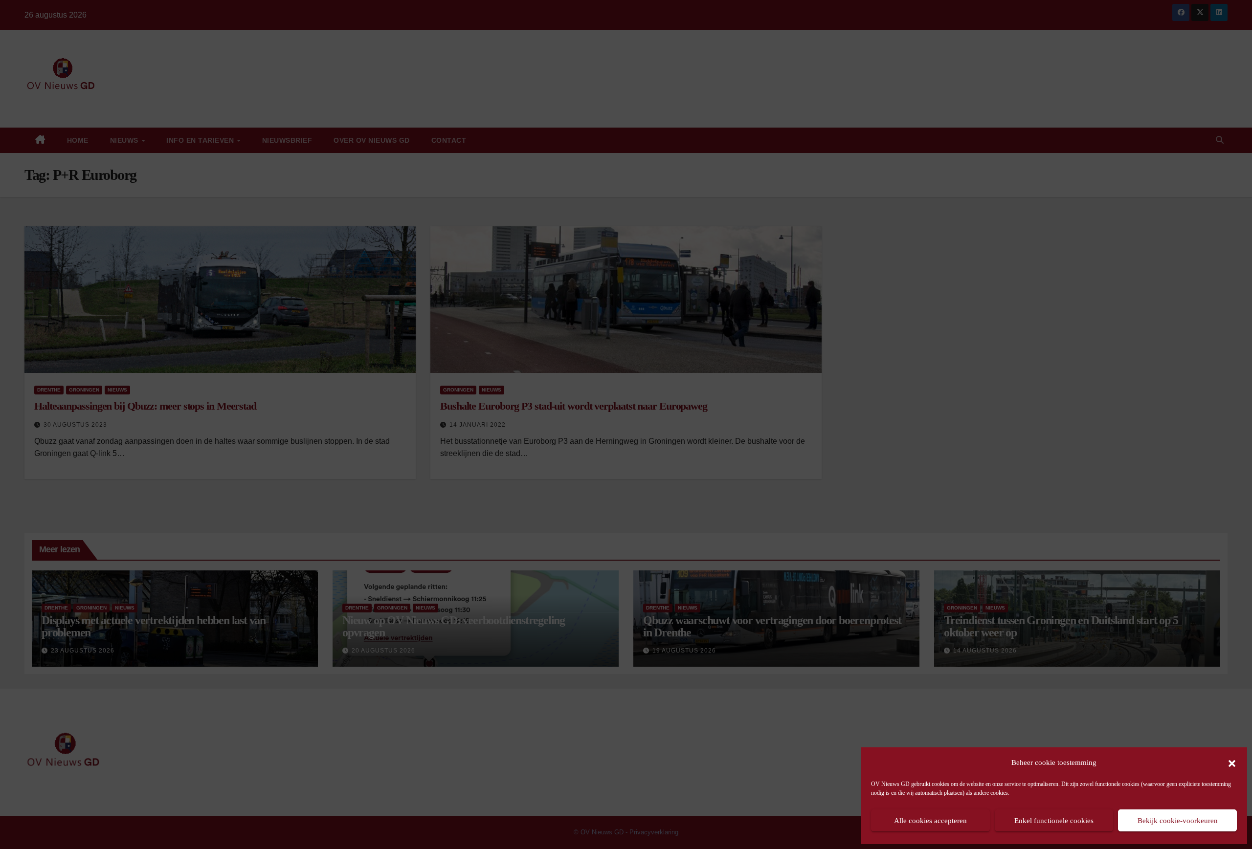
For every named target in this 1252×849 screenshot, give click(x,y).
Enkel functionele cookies (1054, 821)
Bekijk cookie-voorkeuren (1178, 821)
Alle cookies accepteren (930, 821)
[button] (1232, 762)
